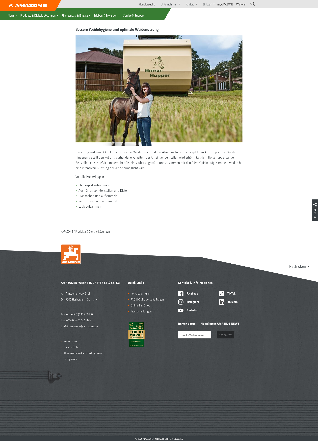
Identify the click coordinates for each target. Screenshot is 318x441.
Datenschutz (71, 346)
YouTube (191, 309)
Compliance (70, 358)
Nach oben (297, 266)
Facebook (192, 293)
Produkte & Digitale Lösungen (38, 15)
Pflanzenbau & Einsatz (75, 15)
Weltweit (241, 4)
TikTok (231, 293)
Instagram (192, 301)
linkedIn (232, 301)
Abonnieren (226, 334)
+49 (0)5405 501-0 (82, 314)
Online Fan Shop (140, 305)
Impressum (70, 340)
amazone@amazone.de (84, 326)
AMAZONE (67, 231)
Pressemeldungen (141, 311)
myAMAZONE (225, 4)
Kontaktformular (140, 293)
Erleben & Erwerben (105, 15)
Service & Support (133, 15)
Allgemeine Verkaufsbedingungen (83, 352)
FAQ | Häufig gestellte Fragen (147, 299)
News (11, 15)
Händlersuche (147, 4)
